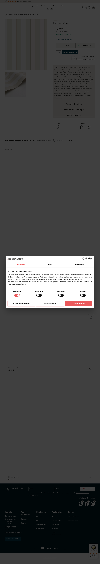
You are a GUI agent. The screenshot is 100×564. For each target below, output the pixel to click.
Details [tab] (50, 264)
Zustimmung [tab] (20, 264)
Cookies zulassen (79, 303)
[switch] (39, 295)
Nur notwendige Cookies (21, 303)
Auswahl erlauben (50, 303)
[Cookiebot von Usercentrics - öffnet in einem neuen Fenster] (83, 258)
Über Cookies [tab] (79, 264)
